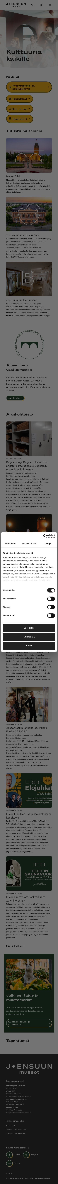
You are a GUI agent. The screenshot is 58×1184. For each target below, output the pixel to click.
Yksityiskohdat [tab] (29, 543)
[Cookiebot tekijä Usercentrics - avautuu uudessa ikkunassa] (43, 536)
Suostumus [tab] (10, 543)
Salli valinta (28, 637)
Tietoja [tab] (47, 543)
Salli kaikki (29, 628)
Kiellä (29, 645)
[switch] (51, 599)
